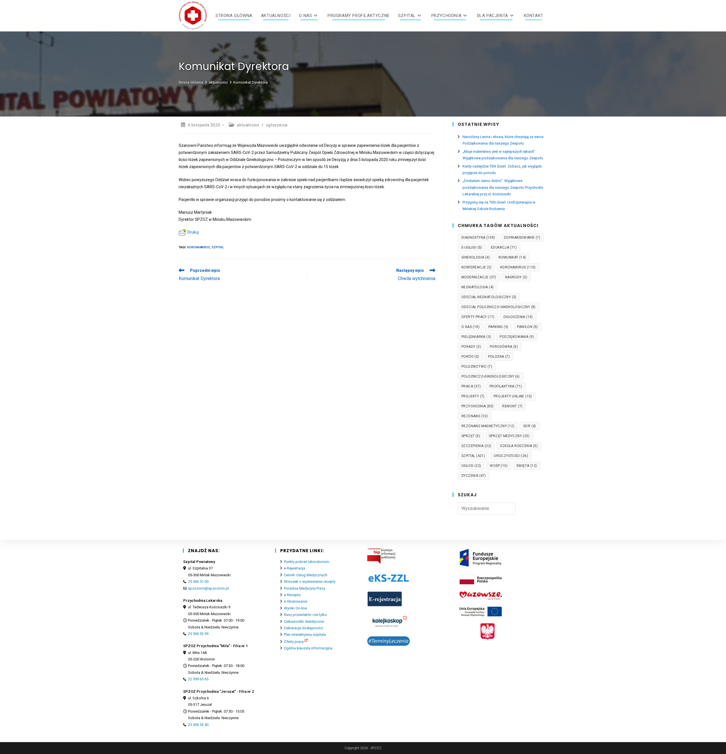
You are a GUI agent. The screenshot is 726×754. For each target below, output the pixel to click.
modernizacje (478, 277)
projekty (473, 396)
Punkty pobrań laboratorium (306, 562)
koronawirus (198, 247)
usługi (471, 466)
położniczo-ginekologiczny (490, 376)
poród (470, 357)
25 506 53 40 (198, 725)
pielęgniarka (476, 337)
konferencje (476, 267)
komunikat (512, 257)
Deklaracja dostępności (303, 628)
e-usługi (471, 247)
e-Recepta (292, 595)
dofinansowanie (522, 238)
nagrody (516, 277)
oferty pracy (478, 317)
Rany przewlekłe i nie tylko (305, 615)
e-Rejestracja (294, 568)
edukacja (504, 247)
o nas (470, 327)
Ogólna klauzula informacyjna (308, 648)
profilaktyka (505, 386)
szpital (218, 247)
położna (499, 357)
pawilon (527, 327)
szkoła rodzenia (519, 446)
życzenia (473, 476)
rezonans (474, 416)
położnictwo (476, 366)
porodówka (504, 347)
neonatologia (477, 287)
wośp (499, 466)
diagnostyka (478, 238)
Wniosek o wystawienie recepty (309, 581)
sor (529, 426)
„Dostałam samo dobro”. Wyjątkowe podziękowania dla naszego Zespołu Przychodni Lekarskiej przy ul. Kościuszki (503, 187)
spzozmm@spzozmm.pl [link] (208, 588)
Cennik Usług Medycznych (305, 575)
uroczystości (511, 456)
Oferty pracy (294, 641)
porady (471, 347)
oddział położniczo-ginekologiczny (498, 307)
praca (471, 386)
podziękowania (517, 337)
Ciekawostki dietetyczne (304, 621)
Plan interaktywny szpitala (305, 634)
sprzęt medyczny (509, 436)
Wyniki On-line (295, 608)
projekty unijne (512, 396)
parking (498, 327)
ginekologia (475, 257)
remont (512, 406)
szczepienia (476, 446)
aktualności (248, 125)
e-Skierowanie (295, 601)
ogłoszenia (277, 125)
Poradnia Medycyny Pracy (304, 588)
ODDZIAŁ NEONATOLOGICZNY (488, 297)
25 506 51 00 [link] (198, 581)
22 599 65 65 (198, 679)
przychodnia (477, 406)
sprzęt (470, 436)
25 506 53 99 (198, 634)
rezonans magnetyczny (487, 426)
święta (526, 466)
